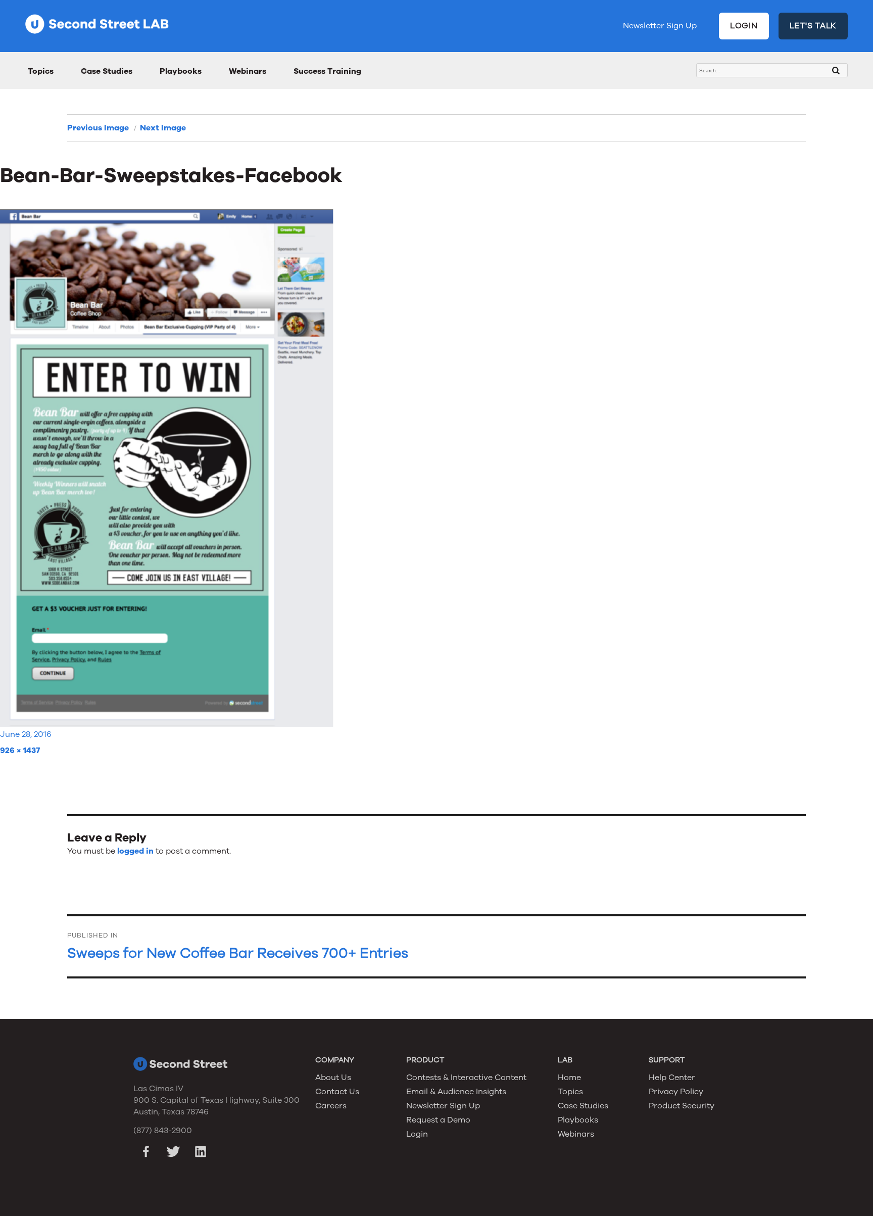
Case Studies (106, 71)
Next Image (163, 127)
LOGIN (744, 25)
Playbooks (181, 71)
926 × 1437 (20, 750)
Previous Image (98, 127)
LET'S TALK (813, 25)
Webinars (247, 71)
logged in (135, 851)
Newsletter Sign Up (660, 25)
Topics (41, 71)
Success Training (327, 71)
